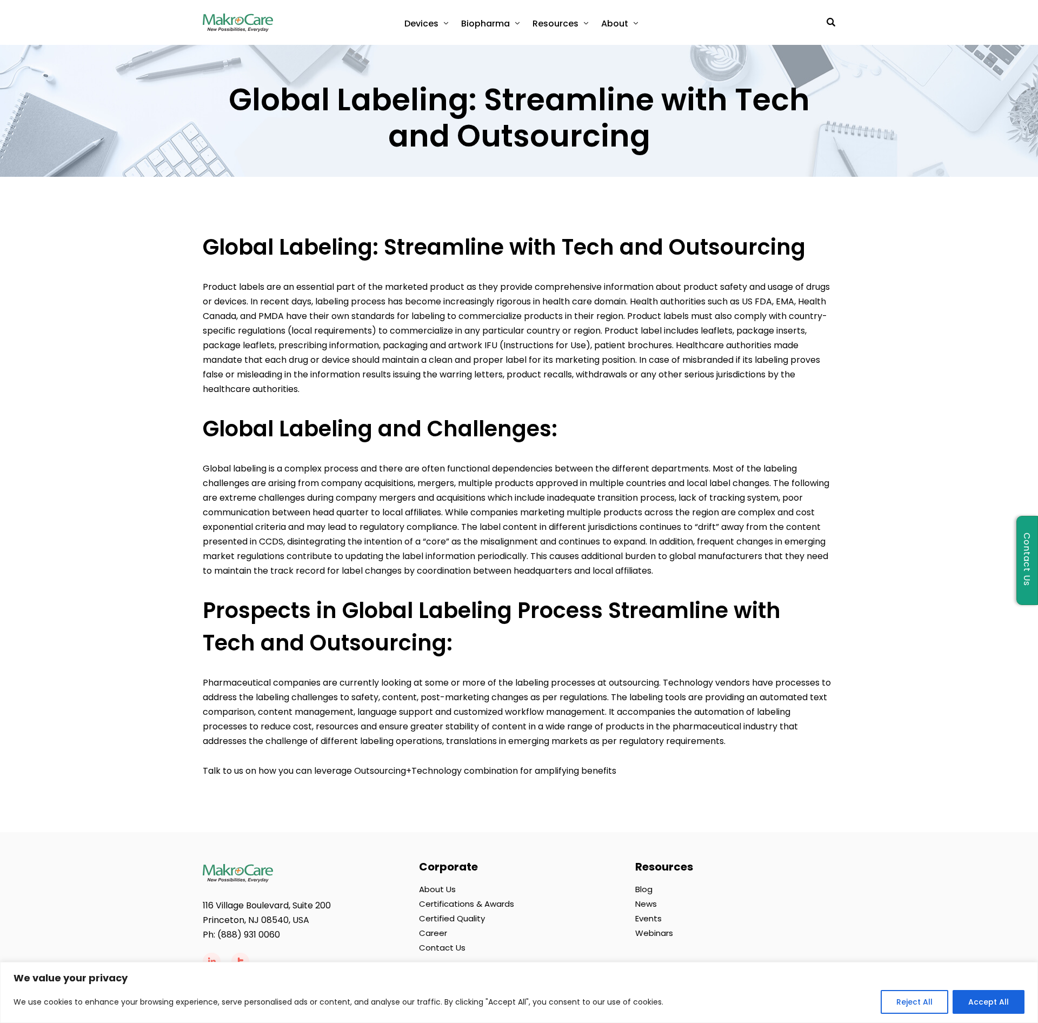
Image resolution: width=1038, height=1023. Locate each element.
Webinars (654, 933)
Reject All (914, 1002)
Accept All (988, 1002)
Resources (555, 23)
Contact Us (442, 947)
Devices (421, 23)
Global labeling (235, 468)
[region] (519, 992)
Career (433, 933)
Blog (644, 889)
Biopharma (485, 23)
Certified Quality (452, 918)
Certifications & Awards (466, 903)
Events (648, 918)
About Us (437, 889)
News (646, 903)
